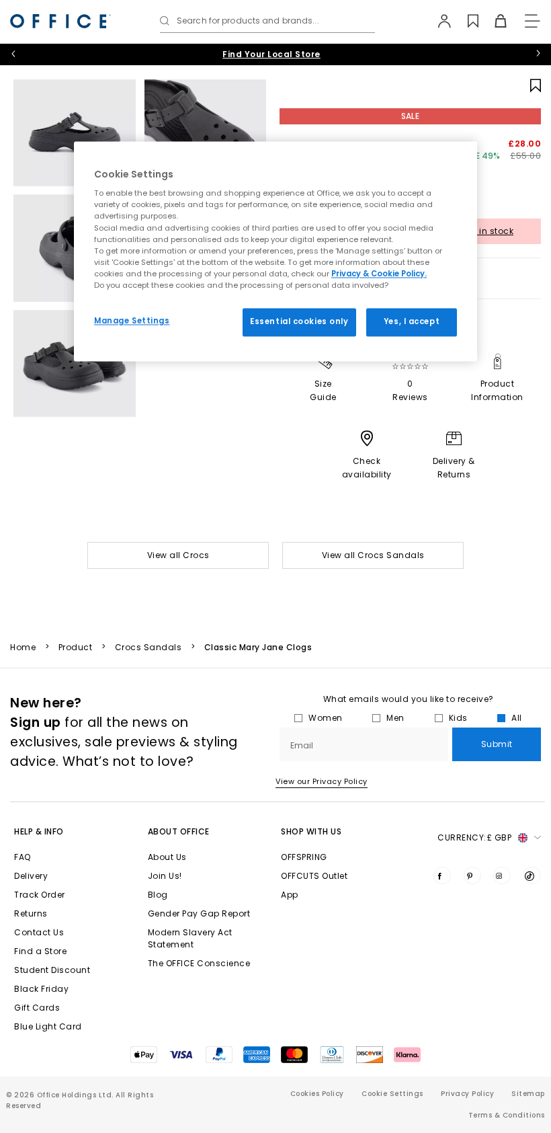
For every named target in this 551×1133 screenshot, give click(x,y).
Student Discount (52, 970)
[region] (275, 251)
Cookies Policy (317, 1094)
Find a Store (40, 951)
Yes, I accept (411, 321)
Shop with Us (311, 831)
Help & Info (39, 831)
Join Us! (165, 876)
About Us (167, 857)
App (289, 894)
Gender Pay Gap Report (199, 913)
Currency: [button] (474, 837)
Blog (158, 894)
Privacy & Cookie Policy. (379, 273)
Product (75, 647)
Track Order (39, 894)
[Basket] (493, 21)
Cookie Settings (392, 1094)
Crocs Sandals (148, 647)
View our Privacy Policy (322, 781)
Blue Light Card (48, 1026)
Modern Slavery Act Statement (190, 938)
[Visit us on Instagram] (502, 875)
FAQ (22, 857)
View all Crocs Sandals (373, 555)
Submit (497, 744)
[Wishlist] (465, 21)
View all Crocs (178, 555)
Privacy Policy (467, 1094)
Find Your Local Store (271, 54)
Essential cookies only (299, 321)
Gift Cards (37, 1007)
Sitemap (528, 1094)
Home (23, 647)
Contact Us (39, 932)
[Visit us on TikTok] (532, 875)
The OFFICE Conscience (199, 963)
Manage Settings (132, 320)
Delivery (31, 876)
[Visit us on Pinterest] (472, 875)
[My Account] (438, 21)
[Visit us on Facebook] (442, 875)
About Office (179, 831)
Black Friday (41, 988)
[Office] (60, 21)
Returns (31, 913)
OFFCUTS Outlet (314, 876)
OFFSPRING (304, 857)
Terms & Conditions (506, 1115)
